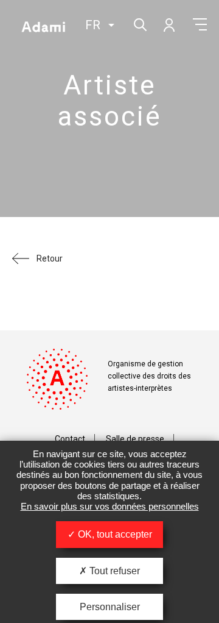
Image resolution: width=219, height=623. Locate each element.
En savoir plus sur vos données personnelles (110, 506)
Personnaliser (110, 607)
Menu (200, 24)
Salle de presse (135, 439)
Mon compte (168, 24)
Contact (70, 439)
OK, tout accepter (113, 534)
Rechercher (139, 23)
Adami (43, 26)
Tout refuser (113, 571)
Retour (49, 258)
